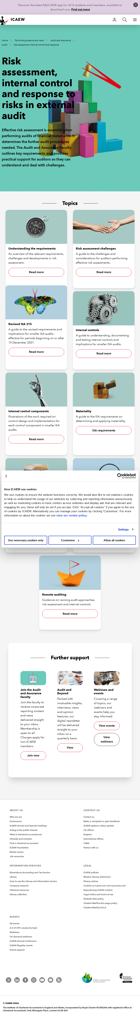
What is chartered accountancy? (26, 834)
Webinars (14, 932)
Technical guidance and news (29, 40)
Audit (4, 45)
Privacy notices (90, 881)
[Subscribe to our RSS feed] (59, 980)
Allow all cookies (114, 540)
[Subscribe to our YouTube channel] (42, 980)
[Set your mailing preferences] (50, 980)
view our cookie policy (71, 515)
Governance (16, 821)
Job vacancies (17, 856)
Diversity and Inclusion (21, 838)
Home (5, 40)
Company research (19, 885)
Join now (33, 755)
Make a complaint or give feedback (101, 821)
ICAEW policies (91, 872)
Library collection (18, 894)
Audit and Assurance (60, 40)
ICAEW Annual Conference (23, 941)
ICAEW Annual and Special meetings (28, 825)
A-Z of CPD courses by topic (23, 927)
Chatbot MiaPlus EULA (94, 907)
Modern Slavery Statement (96, 876)
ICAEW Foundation (19, 847)
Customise (68, 540)
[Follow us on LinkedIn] (17, 980)
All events (14, 923)
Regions (87, 834)
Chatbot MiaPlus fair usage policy (100, 903)
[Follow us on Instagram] (33, 980)
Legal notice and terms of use (98, 894)
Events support (17, 949)
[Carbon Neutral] (98, 978)
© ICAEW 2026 (11, 1003)
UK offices (88, 830)
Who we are (16, 816)
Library (13, 876)
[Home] (14, 20)
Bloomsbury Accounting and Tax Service (30, 872)
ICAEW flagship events (21, 945)
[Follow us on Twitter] (8, 980)
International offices (93, 838)
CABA (86, 843)
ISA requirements (103, 430)
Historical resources (19, 890)
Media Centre (17, 852)
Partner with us (90, 847)
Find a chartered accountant (24, 843)
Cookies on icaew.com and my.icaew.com (104, 885)
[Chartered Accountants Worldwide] (125, 978)
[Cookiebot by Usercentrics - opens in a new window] (120, 476)
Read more (36, 272)
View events (107, 725)
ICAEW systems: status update (98, 825)
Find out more (80, 9)
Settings (123, 529)
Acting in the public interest (23, 830)
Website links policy (93, 898)
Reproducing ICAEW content (97, 890)
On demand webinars (21, 936)
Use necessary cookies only (25, 540)
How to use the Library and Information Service (33, 881)
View (70, 747)
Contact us (88, 816)
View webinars (107, 739)
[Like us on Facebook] (25, 980)
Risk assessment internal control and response (36, 45)
